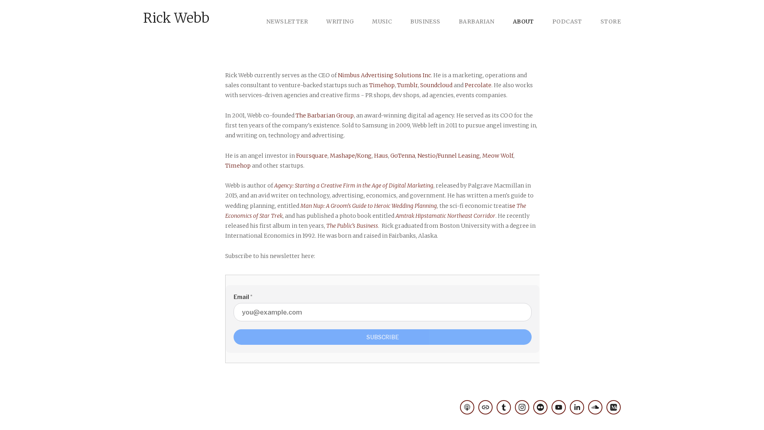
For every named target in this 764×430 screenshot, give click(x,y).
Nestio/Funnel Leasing (448, 155)
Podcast (567, 21)
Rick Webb (176, 18)
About (523, 21)
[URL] (485, 407)
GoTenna (402, 155)
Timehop (382, 85)
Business (425, 21)
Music (382, 21)
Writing (340, 21)
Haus (381, 155)
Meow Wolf (497, 155)
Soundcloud (436, 85)
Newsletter (287, 21)
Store (610, 21)
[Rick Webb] (522, 407)
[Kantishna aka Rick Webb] (595, 407)
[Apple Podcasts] (467, 407)
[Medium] (613, 407)
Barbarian (477, 21)
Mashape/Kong (351, 155)
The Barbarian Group (325, 115)
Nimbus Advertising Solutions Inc (384, 75)
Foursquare (311, 155)
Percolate (478, 85)
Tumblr (407, 85)
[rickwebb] (504, 407)
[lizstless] (540, 407)
